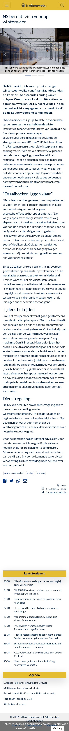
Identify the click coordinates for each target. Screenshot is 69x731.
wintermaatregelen (13, 472)
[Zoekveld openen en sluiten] (62, 5)
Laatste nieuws (34, 573)
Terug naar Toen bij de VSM (17, 698)
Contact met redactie (55, 492)
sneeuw (41, 472)
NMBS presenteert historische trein (21, 688)
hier (58, 723)
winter (30, 472)
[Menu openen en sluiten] (7, 5)
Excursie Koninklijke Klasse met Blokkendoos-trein (29, 693)
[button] (5, 54)
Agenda (34, 674)
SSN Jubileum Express (14, 704)
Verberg (58, 728)
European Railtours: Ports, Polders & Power (25, 682)
